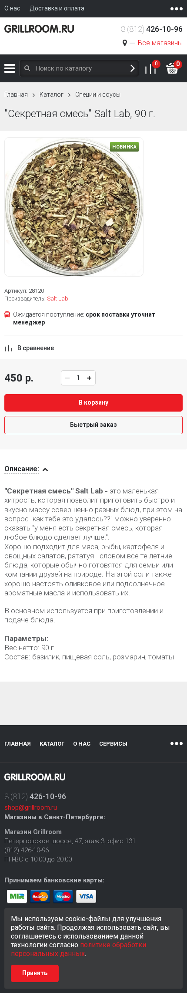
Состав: (17, 656)
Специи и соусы (97, 94)
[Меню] (176, 8)
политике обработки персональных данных (78, 949)
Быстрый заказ (93, 424)
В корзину (93, 402)
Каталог (9, 68)
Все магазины (160, 43)
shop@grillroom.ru (30, 807)
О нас (81, 743)
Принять (34, 972)
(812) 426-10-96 (26, 850)
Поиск (132, 69)
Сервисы (113, 743)
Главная (16, 94)
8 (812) (152, 29)
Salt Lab (57, 298)
